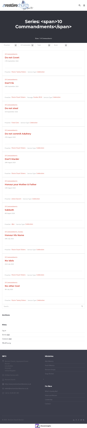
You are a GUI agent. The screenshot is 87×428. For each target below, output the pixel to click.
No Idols (9, 260)
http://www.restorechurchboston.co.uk (18, 384)
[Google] (79, 420)
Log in (4, 330)
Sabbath (9, 210)
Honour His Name (14, 235)
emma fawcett (16, 199)
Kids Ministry (49, 361)
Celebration (41, 72)
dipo (13, 224)
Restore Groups (50, 370)
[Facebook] (76, 420)
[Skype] (83, 420)
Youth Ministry (49, 365)
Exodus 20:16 (37, 97)
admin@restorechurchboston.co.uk (16, 388)
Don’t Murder (12, 159)
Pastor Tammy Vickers (19, 72)
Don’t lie (9, 83)
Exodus (20, 232)
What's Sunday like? (51, 391)
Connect (48, 404)
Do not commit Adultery (18, 133)
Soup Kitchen (49, 374)
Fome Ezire (15, 123)
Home (37, 38)
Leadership (48, 400)
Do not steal (11, 108)
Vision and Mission (51, 395)
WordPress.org (6, 343)
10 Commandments (11, 54)
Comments (6, 339)
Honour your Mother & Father (20, 184)
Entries (6, 335)
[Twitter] (81, 420)
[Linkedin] (74, 420)
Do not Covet (12, 57)
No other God (12, 286)
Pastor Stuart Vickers (19, 97)
